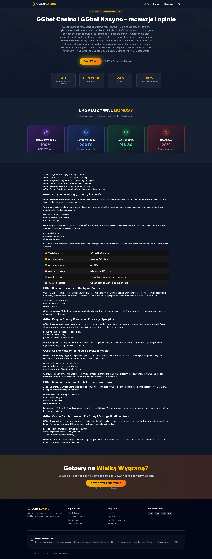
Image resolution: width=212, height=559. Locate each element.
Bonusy (156, 4)
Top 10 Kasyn (73, 513)
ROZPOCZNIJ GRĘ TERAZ (106, 483)
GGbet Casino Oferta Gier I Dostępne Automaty (65, 177)
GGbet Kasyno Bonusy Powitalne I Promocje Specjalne (69, 180)
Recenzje (168, 4)
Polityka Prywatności (116, 520)
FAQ (179, 4)
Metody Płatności (75, 523)
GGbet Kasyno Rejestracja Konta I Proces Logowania (68, 186)
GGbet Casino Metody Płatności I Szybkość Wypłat (67, 183)
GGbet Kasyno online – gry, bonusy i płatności (64, 174)
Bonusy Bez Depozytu (77, 516)
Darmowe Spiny (74, 520)
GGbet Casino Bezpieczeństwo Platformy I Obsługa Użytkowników (74, 189)
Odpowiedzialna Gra (116, 516)
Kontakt (111, 513)
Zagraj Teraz (91, 61)
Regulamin (112, 523)
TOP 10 (145, 4)
